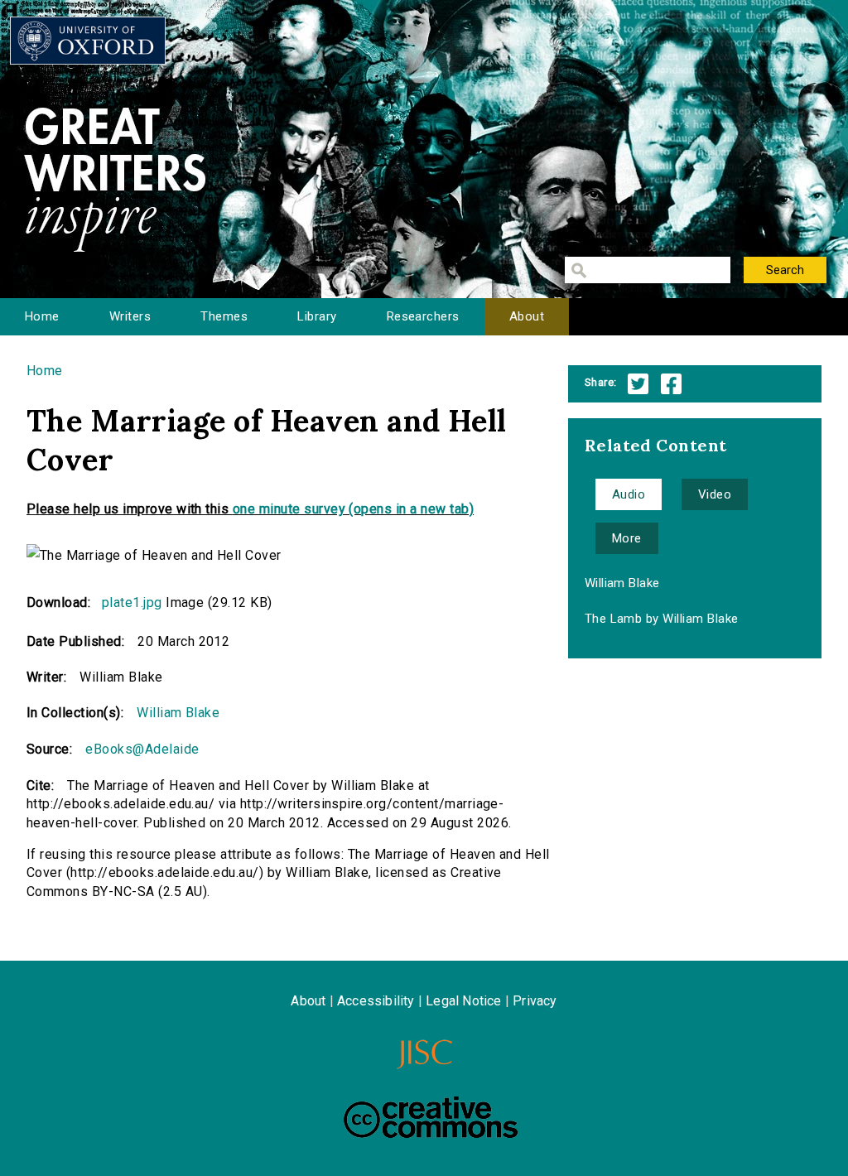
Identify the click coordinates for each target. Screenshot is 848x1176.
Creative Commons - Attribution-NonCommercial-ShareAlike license (431, 1117)
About (526, 316)
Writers (130, 316)
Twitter (638, 384)
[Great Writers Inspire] (88, 40)
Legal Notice (463, 1001)
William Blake (178, 713)
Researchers (423, 316)
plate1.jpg (132, 602)
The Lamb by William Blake (662, 618)
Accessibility (376, 1001)
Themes (224, 316)
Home (42, 316)
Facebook (671, 384)
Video (714, 494)
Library (316, 316)
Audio (628, 494)
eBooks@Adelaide (142, 749)
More (627, 538)
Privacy (534, 1001)
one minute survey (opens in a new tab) (353, 509)
